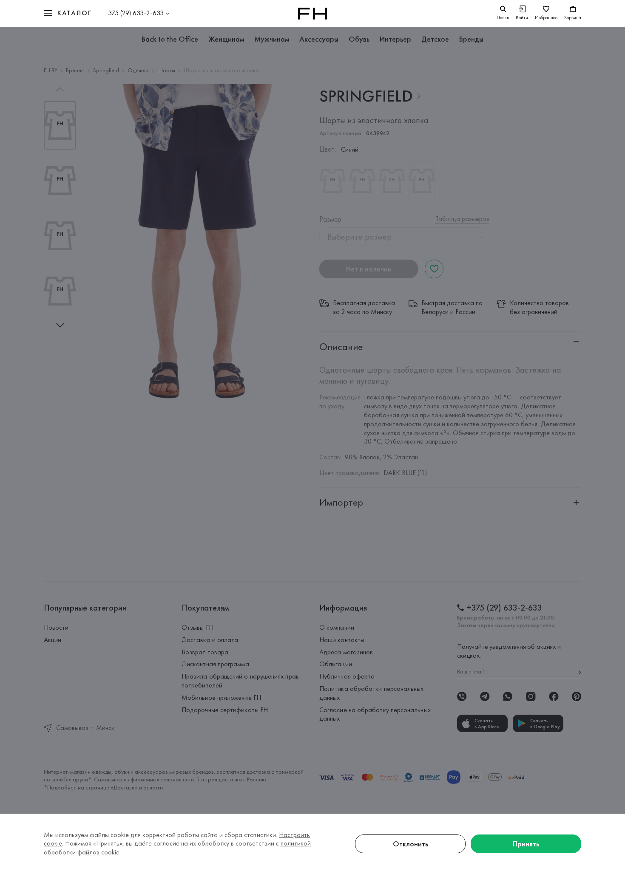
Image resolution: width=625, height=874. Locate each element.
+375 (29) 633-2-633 (134, 12)
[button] (67, 13)
